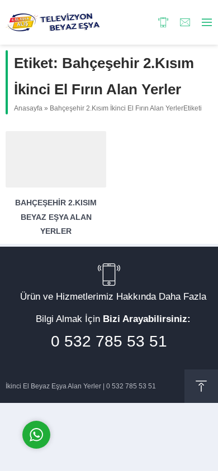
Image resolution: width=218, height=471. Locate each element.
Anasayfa (28, 108)
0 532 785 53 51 (109, 341)
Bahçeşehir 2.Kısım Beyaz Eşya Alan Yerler (56, 216)
